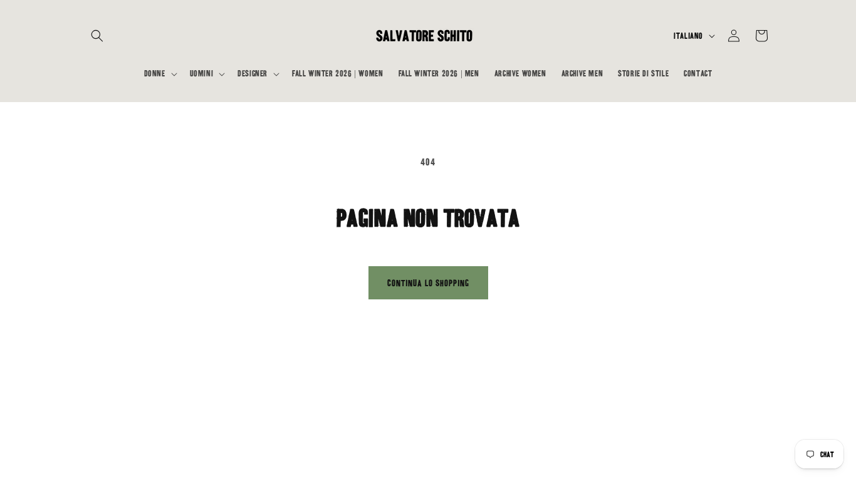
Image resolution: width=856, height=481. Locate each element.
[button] (97, 35)
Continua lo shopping (428, 283)
